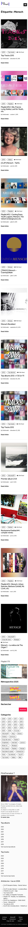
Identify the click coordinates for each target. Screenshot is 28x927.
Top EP (20, 754)
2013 (3, 321)
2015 (3, 52)
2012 (3, 372)
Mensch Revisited (8, 324)
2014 (9, 722)
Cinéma (4, 736)
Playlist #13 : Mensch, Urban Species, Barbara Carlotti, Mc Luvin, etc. (12, 586)
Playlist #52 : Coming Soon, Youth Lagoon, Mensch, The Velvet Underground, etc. (12, 216)
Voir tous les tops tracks (8, 876)
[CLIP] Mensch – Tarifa (10, 163)
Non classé (5, 748)
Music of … (5, 745)
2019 (15, 724)
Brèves (10, 267)
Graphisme (5, 742)
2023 (15, 727)
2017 (3, 724)
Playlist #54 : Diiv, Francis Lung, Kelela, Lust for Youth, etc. (12, 109)
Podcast (22, 748)
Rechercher (6, 704)
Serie (3, 754)
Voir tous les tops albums (8, 846)
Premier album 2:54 (9, 479)
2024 (21, 727)
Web (20, 757)
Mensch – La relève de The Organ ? (12, 646)
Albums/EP (11, 475)
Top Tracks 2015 (7, 55)
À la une (16, 730)
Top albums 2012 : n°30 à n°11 (12, 375)
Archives (4, 917)
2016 (21, 722)
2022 (9, 727)
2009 (3, 719)
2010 (9, 719)
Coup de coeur (6, 639)
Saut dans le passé (7, 751)
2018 (9, 724)
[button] (25, 4)
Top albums (11, 372)
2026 (9, 730)
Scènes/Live (19, 751)
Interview (14, 742)
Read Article (5, 63)
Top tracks (11, 52)
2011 (15, 719)
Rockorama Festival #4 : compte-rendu (10, 531)
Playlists (10, 104)
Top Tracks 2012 (7, 427)
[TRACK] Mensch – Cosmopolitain (8, 271)
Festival (10, 527)
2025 (3, 730)
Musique (16, 639)
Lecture (22, 742)
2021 (3, 727)
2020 (21, 724)
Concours (12, 736)
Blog (13, 733)
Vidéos (10, 159)
